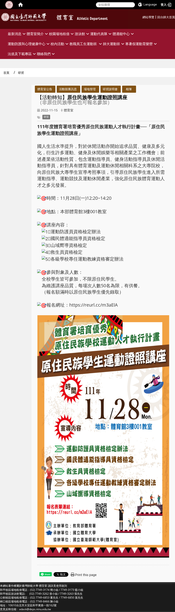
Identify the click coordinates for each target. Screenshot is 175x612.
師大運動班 (111, 44)
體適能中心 (121, 34)
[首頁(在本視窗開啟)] (20, 4)
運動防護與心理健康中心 (26, 44)
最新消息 (14, 34)
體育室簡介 (35, 34)
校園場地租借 (59, 34)
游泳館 (80, 34)
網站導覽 (148, 17)
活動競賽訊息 (68, 89)
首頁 (6, 73)
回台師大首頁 (166, 17)
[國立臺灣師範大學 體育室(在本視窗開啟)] (89, 18)
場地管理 (90, 89)
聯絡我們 (44, 54)
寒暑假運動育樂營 (139, 44)
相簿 (129, 89)
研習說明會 (110, 89)
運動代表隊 (98, 34)
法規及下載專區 (20, 54)
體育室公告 (44, 89)
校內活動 (57, 44)
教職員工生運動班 (83, 44)
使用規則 (61, 586)
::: (141, 16)
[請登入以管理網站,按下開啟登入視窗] (9, 4)
